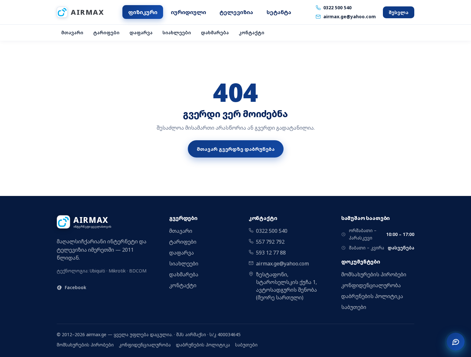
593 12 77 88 (271, 252)
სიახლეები (176, 32)
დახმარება (215, 32)
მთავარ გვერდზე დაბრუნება (236, 149)
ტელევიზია (236, 12)
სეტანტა (279, 12)
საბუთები (353, 307)
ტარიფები (106, 32)
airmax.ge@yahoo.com (349, 16)
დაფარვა (141, 32)
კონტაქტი (251, 32)
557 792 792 (270, 241)
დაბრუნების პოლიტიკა (372, 296)
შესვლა (399, 12)
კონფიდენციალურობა (371, 285)
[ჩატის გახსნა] (456, 342)
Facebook (75, 287)
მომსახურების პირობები (373, 274)
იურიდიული (188, 12)
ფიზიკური (142, 12)
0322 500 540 (337, 7)
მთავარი (72, 32)
